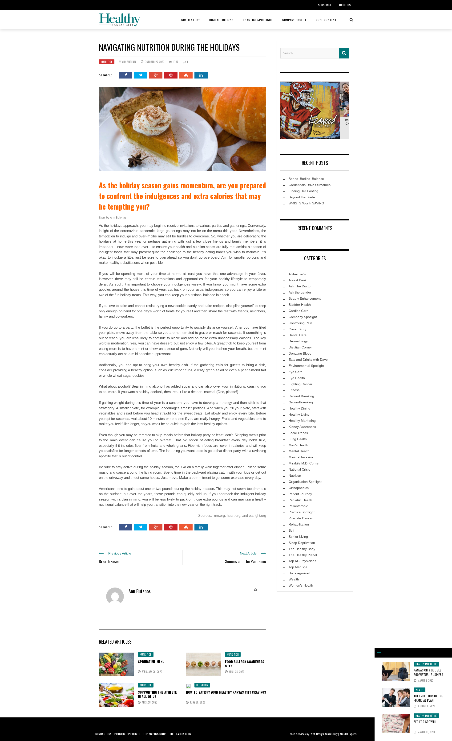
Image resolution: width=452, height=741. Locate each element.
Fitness (294, 390)
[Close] (379, 653)
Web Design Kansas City (324, 734)
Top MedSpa (298, 567)
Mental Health (299, 451)
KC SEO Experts (348, 734)
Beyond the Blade (302, 197)
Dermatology (298, 341)
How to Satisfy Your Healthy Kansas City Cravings (226, 692)
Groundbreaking (301, 402)
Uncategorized (299, 573)
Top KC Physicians (302, 561)
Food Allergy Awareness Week (244, 663)
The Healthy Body (302, 549)
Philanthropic (298, 506)
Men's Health (298, 445)
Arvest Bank (298, 280)
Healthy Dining (299, 408)
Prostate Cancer (301, 518)
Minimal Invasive (301, 457)
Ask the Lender (300, 292)
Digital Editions (221, 20)
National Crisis (299, 469)
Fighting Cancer (300, 384)
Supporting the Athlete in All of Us (157, 694)
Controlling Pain (300, 323)
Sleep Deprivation (302, 543)
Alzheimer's (297, 274)
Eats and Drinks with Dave (308, 359)
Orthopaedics (299, 488)
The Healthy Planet (303, 555)
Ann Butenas (129, 62)
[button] (284, 111)
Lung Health (298, 439)
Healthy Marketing (426, 664)
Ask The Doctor (300, 286)
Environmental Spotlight (306, 366)
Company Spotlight (303, 317)
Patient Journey (300, 494)
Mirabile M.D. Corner (304, 463)
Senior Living (298, 536)
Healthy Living (299, 414)
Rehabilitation (299, 524)
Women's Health (301, 585)
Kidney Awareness (302, 427)
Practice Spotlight (258, 20)
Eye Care (296, 372)
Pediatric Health (300, 500)
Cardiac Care (298, 311)
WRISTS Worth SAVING (306, 203)
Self (291, 530)
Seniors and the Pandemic (245, 561)
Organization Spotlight (305, 482)
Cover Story (190, 20)
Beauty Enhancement (305, 298)
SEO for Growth (425, 721)
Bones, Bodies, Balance (306, 179)
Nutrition (107, 62)
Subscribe (324, 5)
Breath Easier (109, 561)
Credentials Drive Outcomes (310, 185)
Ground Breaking (301, 396)
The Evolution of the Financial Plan (428, 698)
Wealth (420, 690)
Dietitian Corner (300, 347)
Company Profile (294, 20)
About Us (345, 5)
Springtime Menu (151, 661)
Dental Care (298, 335)
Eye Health (297, 378)
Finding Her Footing (303, 191)
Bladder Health (300, 304)
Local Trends (298, 433)
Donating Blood (300, 353)
